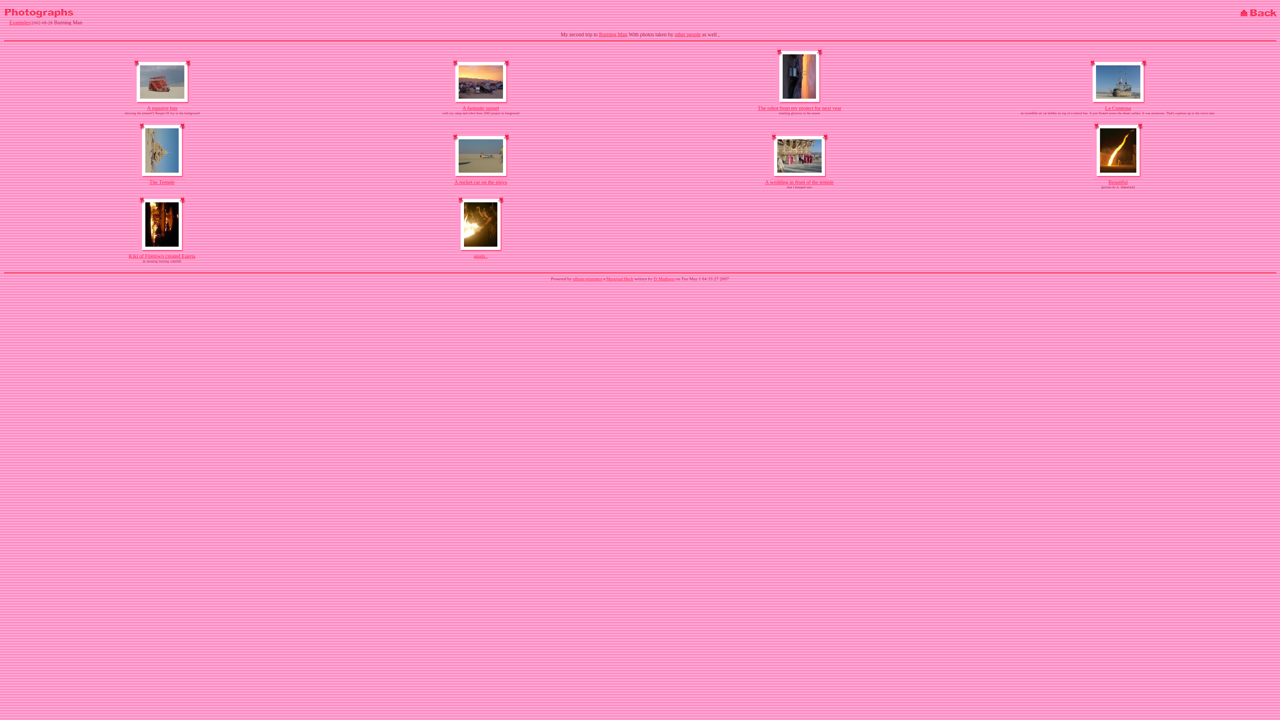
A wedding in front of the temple (799, 182)
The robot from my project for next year (799, 108)
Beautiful (1118, 182)
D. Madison (664, 278)
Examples (19, 22)
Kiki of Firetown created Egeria (162, 256)
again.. (481, 256)
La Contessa (1118, 108)
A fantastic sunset (480, 108)
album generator (587, 278)
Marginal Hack (619, 278)
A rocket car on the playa (480, 182)
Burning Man (613, 34)
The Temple (162, 182)
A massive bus (162, 108)
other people (688, 34)
